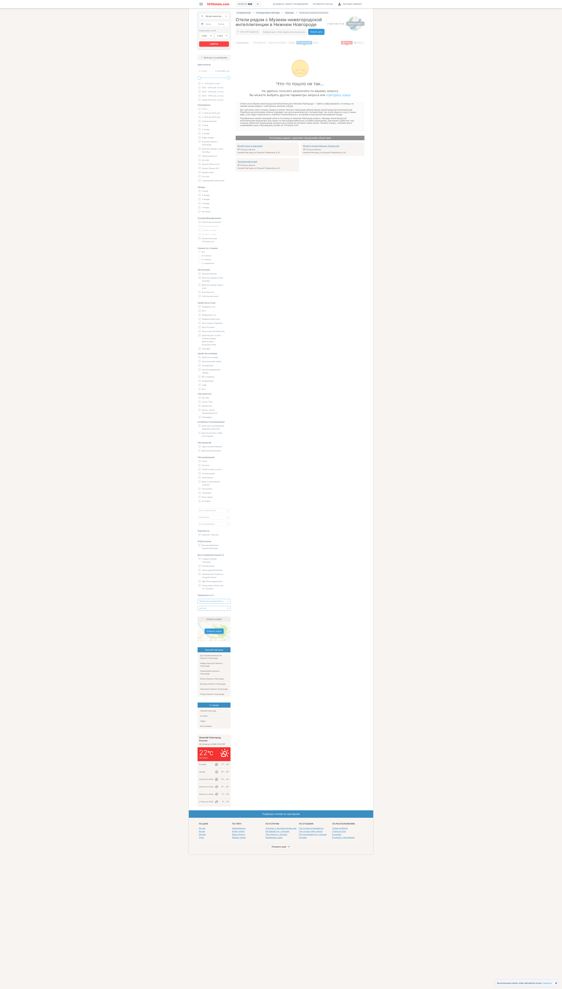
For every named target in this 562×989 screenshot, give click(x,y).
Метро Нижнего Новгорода (212, 679)
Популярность (259, 43)
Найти (214, 44)
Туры (201, 837)
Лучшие (303, 837)
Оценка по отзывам (277, 43)
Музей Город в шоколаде (250, 146)
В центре (336, 834)
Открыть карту (214, 631)
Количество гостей (207, 31)
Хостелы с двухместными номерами (284, 828)
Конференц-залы (273, 837)
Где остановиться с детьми (313, 834)
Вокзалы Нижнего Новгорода (213, 684)
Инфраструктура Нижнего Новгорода (211, 664)
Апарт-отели (238, 831)
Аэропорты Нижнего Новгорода (214, 689)
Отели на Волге (340, 828)
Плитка (348, 43)
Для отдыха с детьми (276, 834)
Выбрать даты (316, 32)
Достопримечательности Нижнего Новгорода (211, 656)
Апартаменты (239, 828)
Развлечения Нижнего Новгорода (210, 672)
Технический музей (247, 161)
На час (202, 828)
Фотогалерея (206, 726)
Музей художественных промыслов (321, 146)
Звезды (291, 43)
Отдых (202, 721)
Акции (202, 831)
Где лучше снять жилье (311, 831)
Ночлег (202, 834)
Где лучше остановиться (311, 828)
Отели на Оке (339, 831)
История (204, 716)
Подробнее (547, 983)
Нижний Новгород (208, 711)
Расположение (304, 43)
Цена (316, 43)
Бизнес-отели (239, 837)
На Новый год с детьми (277, 831)
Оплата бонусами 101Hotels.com (209, 240)
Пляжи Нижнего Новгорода (212, 694)
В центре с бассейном (343, 837)
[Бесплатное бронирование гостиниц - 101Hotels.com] (218, 4)
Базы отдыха (238, 834)
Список (360, 43)
